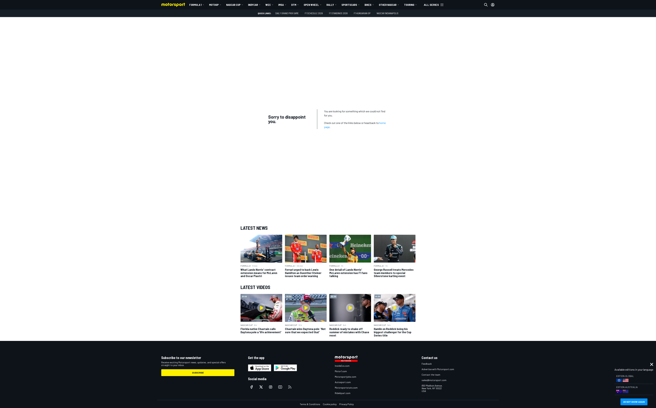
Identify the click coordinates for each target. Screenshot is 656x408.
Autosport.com (343, 382)
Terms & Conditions (310, 404)
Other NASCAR (388, 4)
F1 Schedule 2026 (314, 13)
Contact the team (431, 374)
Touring (409, 4)
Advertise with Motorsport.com (438, 369)
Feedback (427, 363)
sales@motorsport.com (434, 380)
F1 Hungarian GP (362, 13)
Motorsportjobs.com (345, 376)
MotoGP (214, 4)
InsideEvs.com (342, 365)
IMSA (281, 4)
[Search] (485, 4)
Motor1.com (341, 371)
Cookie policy (330, 404)
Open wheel (311, 4)
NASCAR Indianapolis (387, 13)
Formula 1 (195, 4)
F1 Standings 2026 (338, 13)
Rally (330, 4)
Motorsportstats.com (346, 387)
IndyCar (253, 4)
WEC (268, 4)
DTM (293, 4)
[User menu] (492, 4)
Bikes (368, 4)
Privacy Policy (346, 404)
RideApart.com (342, 393)
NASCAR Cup (233, 4)
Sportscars (349, 4)
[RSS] (289, 387)
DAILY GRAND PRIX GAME (287, 13)
